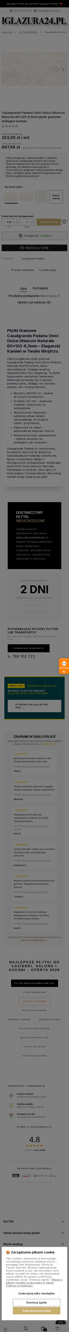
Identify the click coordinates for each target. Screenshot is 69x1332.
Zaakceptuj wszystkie (36, 1310)
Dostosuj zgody (36, 1302)
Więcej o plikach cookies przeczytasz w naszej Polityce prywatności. (34, 1282)
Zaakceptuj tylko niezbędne (36, 1293)
